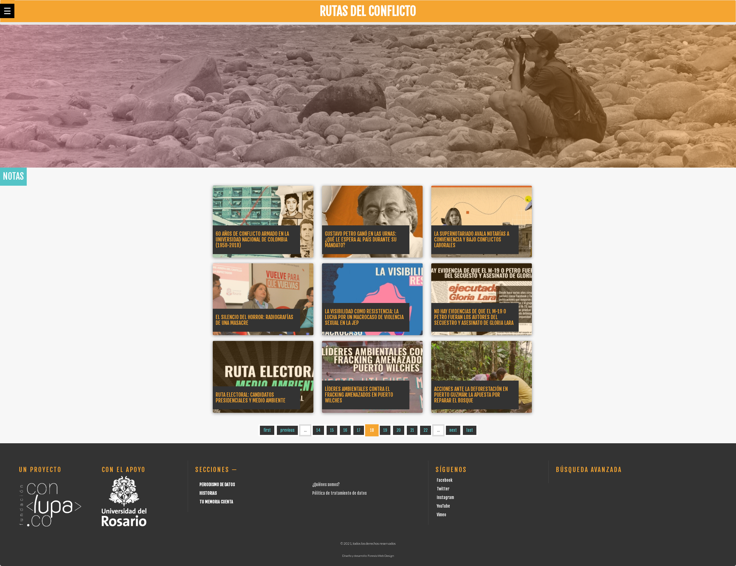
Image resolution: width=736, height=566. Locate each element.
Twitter (443, 488)
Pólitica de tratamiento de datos (339, 493)
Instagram (445, 497)
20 (398, 430)
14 (318, 430)
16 (345, 430)
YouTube (443, 506)
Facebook (445, 480)
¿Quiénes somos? (326, 484)
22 (425, 430)
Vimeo (441, 514)
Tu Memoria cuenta (216, 501)
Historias (208, 493)
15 (332, 430)
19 (385, 430)
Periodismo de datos (217, 484)
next (453, 430)
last (469, 430)
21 (412, 430)
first (267, 430)
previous (287, 430)
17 (359, 430)
